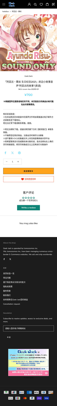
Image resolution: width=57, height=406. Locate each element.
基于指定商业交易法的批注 (14, 282)
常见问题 (7, 278)
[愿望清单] (41, 4)
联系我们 (7, 295)
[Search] (35, 4)
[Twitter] (12, 153)
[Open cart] (47, 4)
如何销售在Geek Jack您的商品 (15, 299)
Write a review (28, 207)
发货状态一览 (8, 273)
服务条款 (7, 291)
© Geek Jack (28, 378)
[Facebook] (5, 153)
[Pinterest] (19, 153)
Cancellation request (11, 304)
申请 (9, 337)
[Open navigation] (3, 4)
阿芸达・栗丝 (16, 11)
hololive (5, 11)
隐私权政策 (7, 286)
